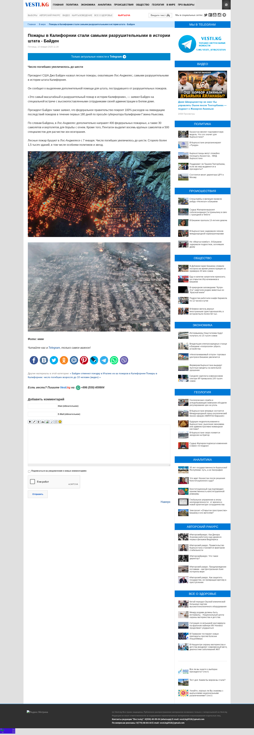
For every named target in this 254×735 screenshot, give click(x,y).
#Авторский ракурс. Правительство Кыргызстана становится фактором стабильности (207, 548)
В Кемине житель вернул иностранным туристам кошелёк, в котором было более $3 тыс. (207, 311)
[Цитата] (51, 422)
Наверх (165, 501)
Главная (58, 4)
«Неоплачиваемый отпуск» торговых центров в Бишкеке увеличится (208, 355)
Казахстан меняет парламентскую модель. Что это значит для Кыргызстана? (206, 134)
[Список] (56, 422)
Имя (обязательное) (68, 406)
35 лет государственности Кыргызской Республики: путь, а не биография (208, 468)
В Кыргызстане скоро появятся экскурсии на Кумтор (205, 433)
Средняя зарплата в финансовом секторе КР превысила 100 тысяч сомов (206, 378)
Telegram (224, 15)
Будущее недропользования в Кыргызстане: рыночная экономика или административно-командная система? (207, 425)
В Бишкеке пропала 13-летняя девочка (209, 220)
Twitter (205, 15)
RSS (226, 5)
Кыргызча (124, 15)
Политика (72, 4)
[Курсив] (34, 422)
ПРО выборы (186, 4)
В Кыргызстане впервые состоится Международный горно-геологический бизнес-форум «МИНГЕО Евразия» (208, 413)
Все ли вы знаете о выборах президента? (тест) (203, 670)
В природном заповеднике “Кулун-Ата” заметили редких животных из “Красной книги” (207, 290)
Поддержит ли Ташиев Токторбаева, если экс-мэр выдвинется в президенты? (207, 166)
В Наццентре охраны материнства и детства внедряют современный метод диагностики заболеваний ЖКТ (209, 647)
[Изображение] (47, 422)
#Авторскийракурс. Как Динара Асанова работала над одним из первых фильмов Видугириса (206, 537)
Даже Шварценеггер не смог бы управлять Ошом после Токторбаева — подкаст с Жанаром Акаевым (202, 105)
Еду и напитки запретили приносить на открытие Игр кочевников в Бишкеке (207, 279)
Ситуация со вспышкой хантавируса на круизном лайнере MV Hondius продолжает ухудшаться (207, 625)
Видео (66, 15)
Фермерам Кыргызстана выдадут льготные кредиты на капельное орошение (206, 367)
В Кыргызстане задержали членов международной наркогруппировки (207, 232)
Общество (142, 4)
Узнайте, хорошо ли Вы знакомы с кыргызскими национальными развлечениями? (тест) (206, 693)
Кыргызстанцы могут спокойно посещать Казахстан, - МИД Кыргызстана (205, 156)
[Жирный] (30, 422)
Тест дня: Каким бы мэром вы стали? (207, 680)
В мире (171, 4)
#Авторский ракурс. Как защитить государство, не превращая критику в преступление (208, 580)
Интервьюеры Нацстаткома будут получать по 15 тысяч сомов (206, 334)
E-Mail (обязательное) (69, 414)
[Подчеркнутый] (38, 422)
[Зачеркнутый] (43, 422)
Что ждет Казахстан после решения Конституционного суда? (207, 479)
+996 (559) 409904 (92, 387)
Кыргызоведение (82, 15)
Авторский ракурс (49, 15)
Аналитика (104, 4)
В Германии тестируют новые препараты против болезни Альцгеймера (204, 636)
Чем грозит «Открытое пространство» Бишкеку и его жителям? (208, 511)
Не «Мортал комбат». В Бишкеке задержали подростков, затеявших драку (207, 244)
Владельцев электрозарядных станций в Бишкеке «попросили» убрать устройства (209, 346)
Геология (158, 4)
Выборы (32, 15)
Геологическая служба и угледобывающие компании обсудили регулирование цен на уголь (208, 402)
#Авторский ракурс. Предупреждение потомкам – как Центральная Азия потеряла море (208, 569)
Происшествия (123, 4)
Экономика (88, 4)
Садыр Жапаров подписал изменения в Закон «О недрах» (208, 444)
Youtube (215, 15)
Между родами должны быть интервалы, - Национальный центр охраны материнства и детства (207, 615)
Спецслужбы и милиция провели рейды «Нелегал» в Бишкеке (206, 200)
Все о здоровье (103, 15)
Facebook (210, 15)
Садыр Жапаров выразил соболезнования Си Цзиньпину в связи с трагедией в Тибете (209, 212)
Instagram (220, 15)
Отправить (37, 494)
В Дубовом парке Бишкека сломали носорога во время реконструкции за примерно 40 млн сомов (208, 268)
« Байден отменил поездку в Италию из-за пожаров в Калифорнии (107, 373)
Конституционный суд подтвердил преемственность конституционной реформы (207, 491)
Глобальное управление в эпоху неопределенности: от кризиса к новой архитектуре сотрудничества (207, 502)
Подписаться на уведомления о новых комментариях (59, 471)
